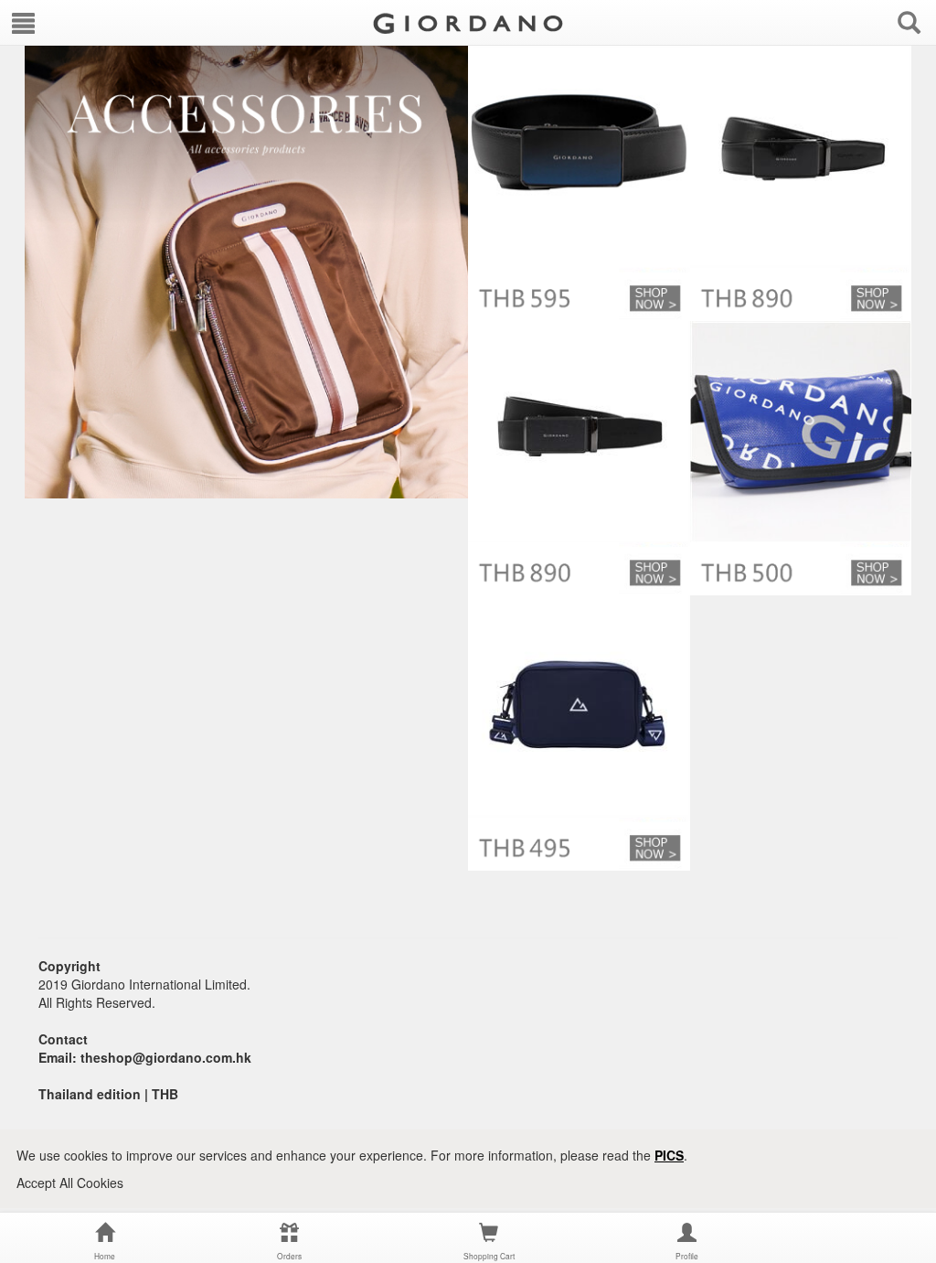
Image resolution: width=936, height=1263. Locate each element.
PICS (669, 1155)
